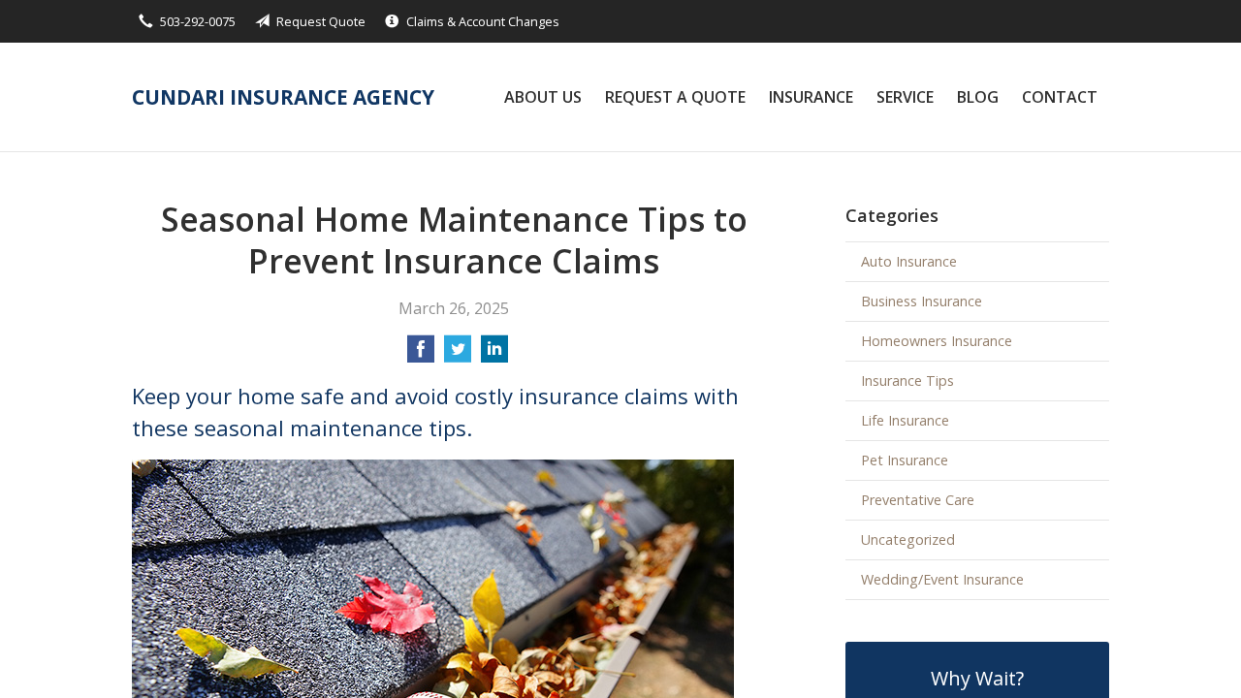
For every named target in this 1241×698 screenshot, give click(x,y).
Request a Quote (675, 97)
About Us (543, 97)
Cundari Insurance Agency (283, 97)
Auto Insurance (909, 261)
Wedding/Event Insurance (942, 579)
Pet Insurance (904, 460)
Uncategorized (908, 539)
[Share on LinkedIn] (494, 354)
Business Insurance (921, 301)
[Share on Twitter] (457, 354)
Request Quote (321, 21)
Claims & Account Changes (482, 21)
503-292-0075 (198, 21)
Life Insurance (905, 420)
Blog (978, 97)
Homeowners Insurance (936, 341)
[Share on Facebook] (420, 354)
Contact (1060, 97)
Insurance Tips (907, 380)
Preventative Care (917, 500)
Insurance (811, 97)
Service (905, 97)
